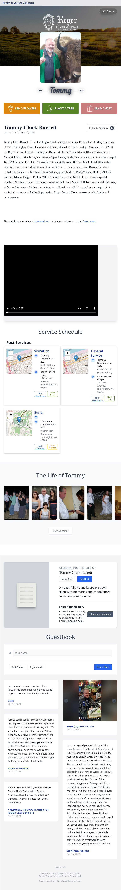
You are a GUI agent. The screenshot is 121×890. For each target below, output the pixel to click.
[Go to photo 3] (83, 718)
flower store (89, 221)
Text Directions (40, 394)
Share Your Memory (100, 614)
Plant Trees (52, 393)
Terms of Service (69, 876)
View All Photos (61, 530)
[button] (19, 358)
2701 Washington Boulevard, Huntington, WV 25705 (48, 434)
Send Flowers (52, 446)
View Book (67, 578)
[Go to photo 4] (85, 718)
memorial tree (42, 221)
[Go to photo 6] (89, 718)
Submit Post (103, 667)
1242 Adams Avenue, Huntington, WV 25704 (48, 383)
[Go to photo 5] (87, 718)
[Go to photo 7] (91, 718)
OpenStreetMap (64, 881)
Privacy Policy (52, 876)
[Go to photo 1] (79, 718)
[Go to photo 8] (92, 718)
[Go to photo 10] (96, 718)
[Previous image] (66, 701)
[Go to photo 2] (81, 718)
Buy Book (84, 578)
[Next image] (114, 701)
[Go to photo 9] (94, 718)
